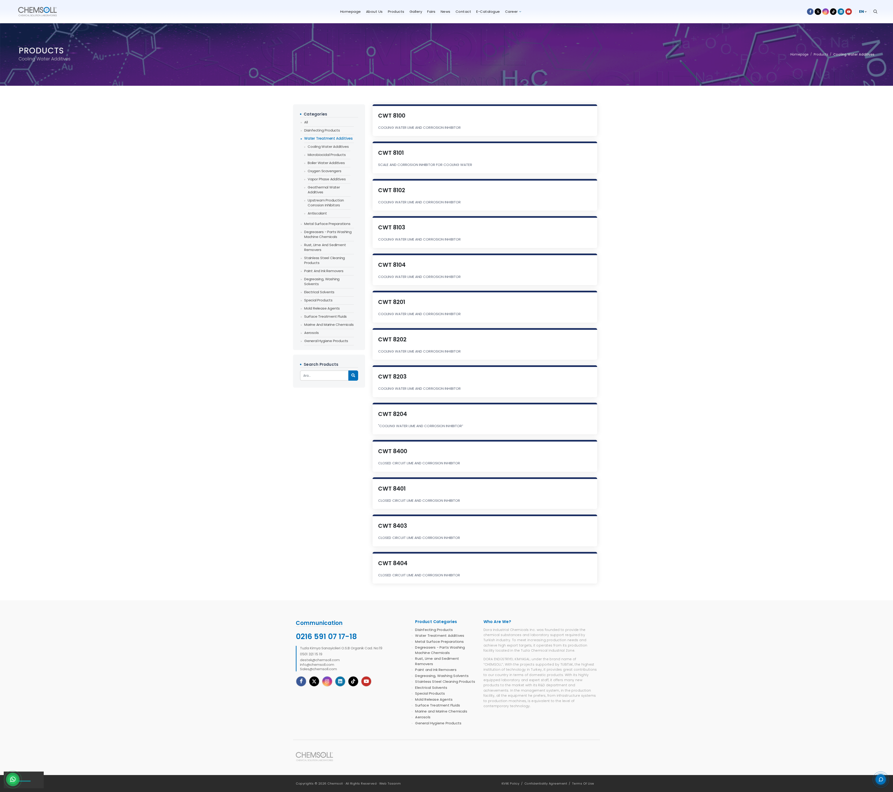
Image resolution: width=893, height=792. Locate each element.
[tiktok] (353, 681)
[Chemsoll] (318, 756)
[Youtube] (366, 681)
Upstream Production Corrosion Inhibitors (326, 203)
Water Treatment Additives (328, 138)
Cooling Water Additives (853, 54)
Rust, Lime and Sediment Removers (325, 247)
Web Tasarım (390, 783)
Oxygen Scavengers (324, 170)
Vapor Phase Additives (327, 179)
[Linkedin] (340, 681)
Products (821, 54)
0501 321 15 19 (311, 654)
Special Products (318, 300)
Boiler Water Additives (326, 162)
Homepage (799, 54)
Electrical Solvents (319, 292)
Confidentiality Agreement (545, 783)
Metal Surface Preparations (327, 223)
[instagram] (327, 681)
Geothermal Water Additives (324, 190)
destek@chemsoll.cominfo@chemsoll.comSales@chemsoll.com (320, 664)
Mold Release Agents (322, 308)
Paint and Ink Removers (323, 270)
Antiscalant (317, 213)
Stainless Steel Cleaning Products (324, 260)
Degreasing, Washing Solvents (322, 281)
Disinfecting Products (322, 130)
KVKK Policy (511, 783)
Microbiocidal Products (327, 154)
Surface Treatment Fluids (325, 316)
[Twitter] (314, 681)
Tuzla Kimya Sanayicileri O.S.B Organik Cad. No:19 (341, 648)
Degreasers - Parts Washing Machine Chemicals (328, 234)
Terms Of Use (583, 783)
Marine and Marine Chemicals (329, 324)
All (306, 122)
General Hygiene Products (326, 340)
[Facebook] (301, 681)
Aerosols (311, 332)
